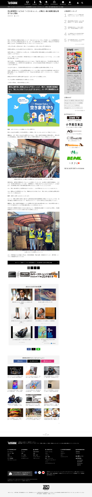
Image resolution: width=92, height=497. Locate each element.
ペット (46, 461)
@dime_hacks (48, 361)
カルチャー (63, 453)
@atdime (21, 361)
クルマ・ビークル (48, 451)
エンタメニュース (64, 456)
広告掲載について (76, 473)
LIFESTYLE (49, 449)
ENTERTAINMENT (66, 449)
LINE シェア (38, 349)
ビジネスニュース (20, 7)
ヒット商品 (23, 455)
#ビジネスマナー (73, 102)
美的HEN (79, 464)
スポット (62, 451)
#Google (66, 102)
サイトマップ (56, 471)
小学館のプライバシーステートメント (65, 473)
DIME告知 (78, 451)
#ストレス (80, 107)
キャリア (23, 451)
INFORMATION (80, 449)
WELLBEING (79, 461)
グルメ (46, 453)
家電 (8, 455)
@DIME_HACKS (35, 361)
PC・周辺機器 (10, 458)
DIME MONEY (36, 451)
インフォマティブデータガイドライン (66, 471)
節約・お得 (35, 455)
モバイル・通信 (11, 453)
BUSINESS (24, 449)
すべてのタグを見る (79, 110)
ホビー (62, 455)
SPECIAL (79, 458)
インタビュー (24, 456)
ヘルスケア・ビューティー (50, 459)
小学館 (50, 473)
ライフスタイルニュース (50, 463)
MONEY (37, 449)
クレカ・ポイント (36, 456)
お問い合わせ (76, 471)
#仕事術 (80, 102)
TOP (9, 7)
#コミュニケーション (69, 105)
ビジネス (13, 7)
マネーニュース (36, 458)
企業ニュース (80, 456)
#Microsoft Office (79, 100)
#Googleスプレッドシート (70, 107)
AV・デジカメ (10, 451)
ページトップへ (46, 434)
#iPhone (77, 105)
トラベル (47, 455)
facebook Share (29, 349)
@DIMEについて (50, 471)
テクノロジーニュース (12, 459)
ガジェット (10, 456)
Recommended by (47, 343)
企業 (22, 453)
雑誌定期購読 (55, 473)
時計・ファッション (49, 458)
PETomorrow (80, 463)
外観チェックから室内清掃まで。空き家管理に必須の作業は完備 (33, 262)
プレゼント (78, 453)
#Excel (66, 100)
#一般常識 (71, 100)
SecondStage (80, 460)
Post (34, 349)
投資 (34, 453)
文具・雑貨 (47, 456)
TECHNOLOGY (12, 449)
